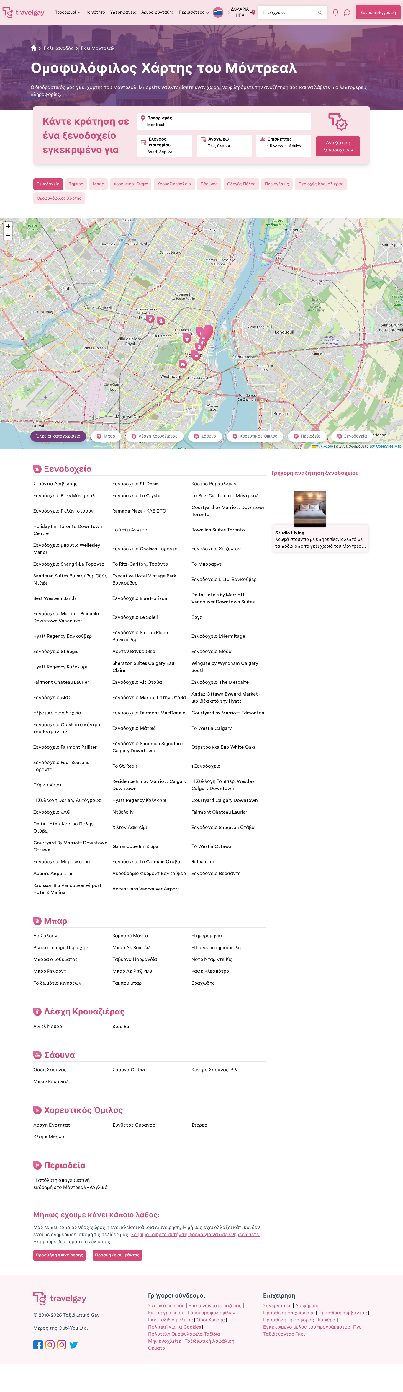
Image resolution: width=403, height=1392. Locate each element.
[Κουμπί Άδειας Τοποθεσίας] (253, 12)
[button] (203, 343)
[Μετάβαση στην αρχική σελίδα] (23, 12)
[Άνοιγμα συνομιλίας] (347, 12)
